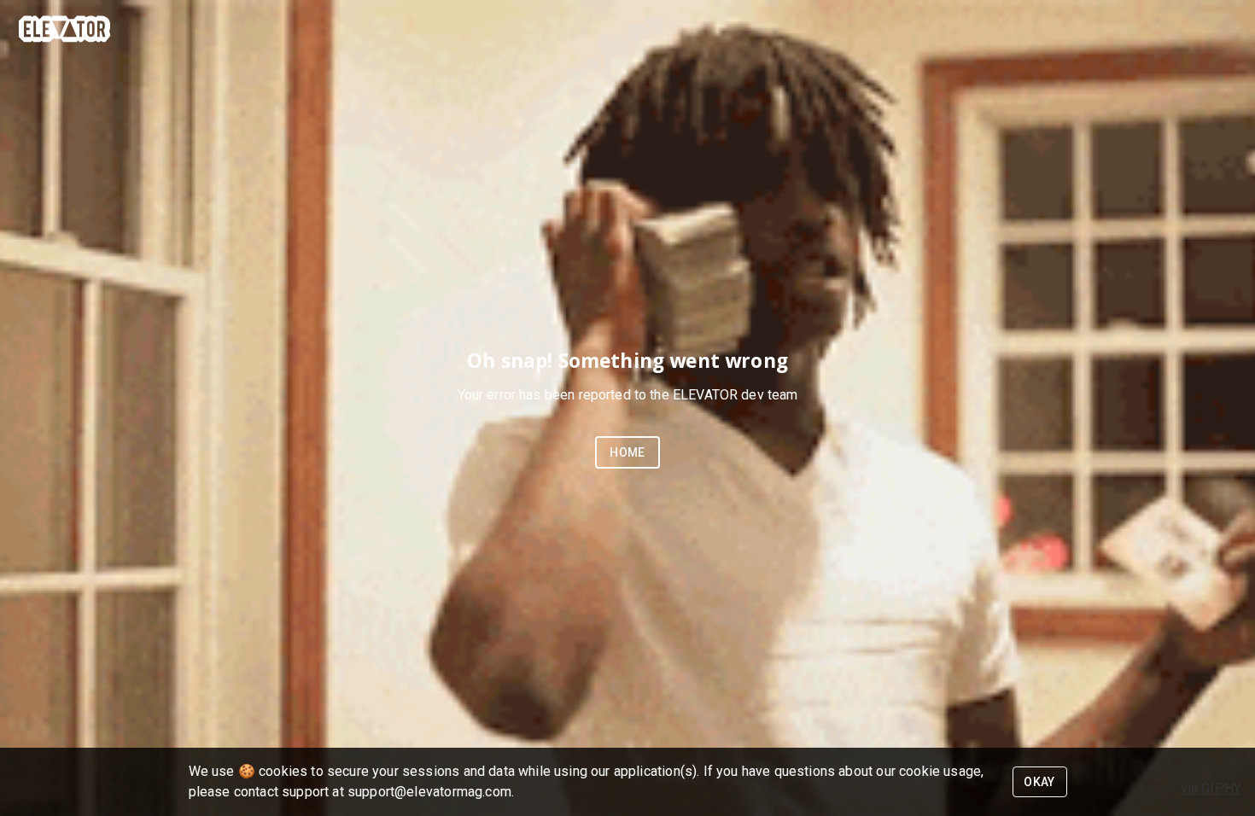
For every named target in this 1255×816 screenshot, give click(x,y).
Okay (1039, 782)
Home (627, 452)
